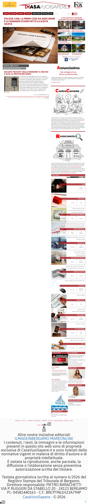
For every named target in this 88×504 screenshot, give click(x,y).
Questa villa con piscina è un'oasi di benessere (77, 54)
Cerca (69, 13)
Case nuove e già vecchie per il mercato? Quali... (75, 247)
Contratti (72, 369)
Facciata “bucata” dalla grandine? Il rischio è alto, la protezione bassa (26, 73)
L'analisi (81, 239)
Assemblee (72, 354)
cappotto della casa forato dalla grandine (15, 97)
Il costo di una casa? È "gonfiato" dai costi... (76, 231)
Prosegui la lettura (55, 82)
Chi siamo (28, 13)
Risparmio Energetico (81, 310)
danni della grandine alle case (29, 97)
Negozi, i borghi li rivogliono (79, 273)
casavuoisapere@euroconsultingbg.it (68, 172)
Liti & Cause (81, 354)
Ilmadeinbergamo (32, 459)
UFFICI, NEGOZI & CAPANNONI (78, 279)
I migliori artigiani (37, 13)
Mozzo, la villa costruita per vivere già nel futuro (63, 54)
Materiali (45, 13)
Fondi (81, 223)
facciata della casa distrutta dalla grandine (41, 96)
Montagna (72, 268)
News (72, 239)
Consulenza (81, 369)
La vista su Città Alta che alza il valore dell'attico (64, 42)
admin (48, 94)
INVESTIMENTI (81, 219)
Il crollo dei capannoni (80, 276)
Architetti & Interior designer (64, 339)
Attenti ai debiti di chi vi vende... (78, 229)
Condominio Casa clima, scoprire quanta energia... (75, 246)
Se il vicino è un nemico (80, 345)
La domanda (13, 13)
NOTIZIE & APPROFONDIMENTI (78, 235)
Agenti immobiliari (81, 340)
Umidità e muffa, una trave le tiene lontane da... (75, 287)
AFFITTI (83, 365)
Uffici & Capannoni (81, 282)
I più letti (6, 13)
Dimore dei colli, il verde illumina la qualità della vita (78, 30)
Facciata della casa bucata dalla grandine (25, 96)
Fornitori (81, 297)
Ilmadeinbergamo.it (79, 404)
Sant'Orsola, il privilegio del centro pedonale (77, 42)
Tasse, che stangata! (81, 316)
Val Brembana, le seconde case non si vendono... (75, 258)
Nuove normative (81, 209)
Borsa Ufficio (72, 254)
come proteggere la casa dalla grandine (42, 97)
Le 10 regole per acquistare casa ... (78, 233)
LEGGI (83, 205)
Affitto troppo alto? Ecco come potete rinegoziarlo (75, 359)
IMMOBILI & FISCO (80, 321)
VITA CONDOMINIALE (80, 350)
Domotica (72, 310)
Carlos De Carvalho (81, 330)
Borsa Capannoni (81, 254)
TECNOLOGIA (82, 306)
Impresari (72, 340)
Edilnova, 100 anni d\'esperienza (78, 332)
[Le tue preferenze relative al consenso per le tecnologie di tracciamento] (85, 501)
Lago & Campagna (81, 268)
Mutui (81, 325)
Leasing (72, 223)
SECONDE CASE (81, 264)
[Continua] (6, 92)
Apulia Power (81, 120)
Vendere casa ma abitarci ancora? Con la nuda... (75, 244)
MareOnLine (61, 459)
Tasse (72, 325)
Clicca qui (65, 56)
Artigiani (64, 239)
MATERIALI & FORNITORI (79, 293)
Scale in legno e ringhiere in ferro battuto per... (75, 289)
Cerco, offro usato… (56, 400)
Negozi (72, 283)
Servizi (50, 13)
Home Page (17, 441)
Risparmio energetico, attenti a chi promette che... (75, 301)
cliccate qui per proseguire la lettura (74, 386)
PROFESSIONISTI (81, 336)
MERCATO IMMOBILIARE (79, 250)
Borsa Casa (64, 254)
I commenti (44, 441)
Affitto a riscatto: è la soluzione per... (77, 361)
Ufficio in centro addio (80, 274)
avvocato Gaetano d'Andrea (12, 96)
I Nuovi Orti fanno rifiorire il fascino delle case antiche (64, 30)
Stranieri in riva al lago (80, 260)
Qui (52, 435)
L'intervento (20, 13)
